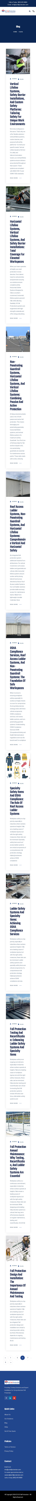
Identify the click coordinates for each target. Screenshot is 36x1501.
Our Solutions (8, 1419)
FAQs (6, 1427)
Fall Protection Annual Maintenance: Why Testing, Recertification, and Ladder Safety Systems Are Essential (18, 1161)
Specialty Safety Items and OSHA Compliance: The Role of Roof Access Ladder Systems (17, 801)
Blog (21, 79)
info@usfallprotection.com (20, 4)
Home (15, 31)
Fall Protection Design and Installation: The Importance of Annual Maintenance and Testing (18, 1283)
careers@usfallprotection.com (13, 1475)
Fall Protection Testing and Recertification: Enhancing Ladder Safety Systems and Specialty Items (18, 1042)
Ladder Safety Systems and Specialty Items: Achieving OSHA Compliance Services (17, 921)
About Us (7, 1414)
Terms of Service (10, 1447)
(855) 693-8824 (22, 2)
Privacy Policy (8, 1451)
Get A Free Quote (10, 1431)
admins (14, 78)
